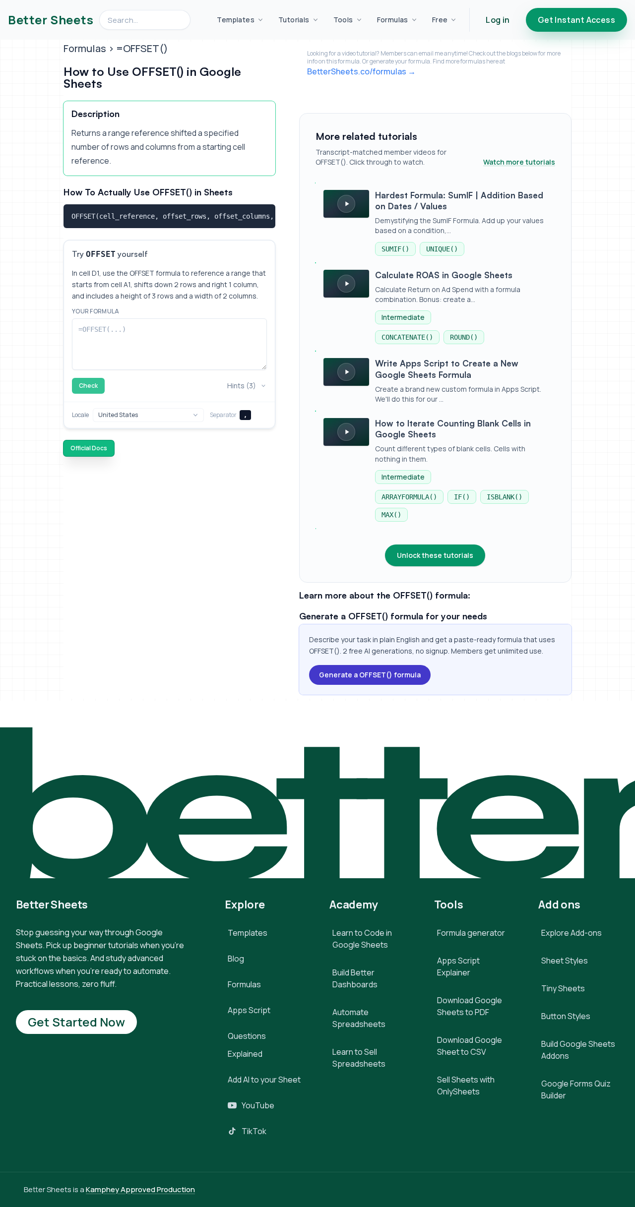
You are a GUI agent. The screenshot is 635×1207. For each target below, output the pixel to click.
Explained (245, 1053)
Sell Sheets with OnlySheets (466, 1085)
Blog (236, 958)
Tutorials (294, 19)
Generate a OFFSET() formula (370, 674)
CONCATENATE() (407, 337)
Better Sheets (50, 20)
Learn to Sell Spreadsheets (358, 1057)
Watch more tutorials (519, 162)
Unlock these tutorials (435, 555)
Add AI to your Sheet (264, 1079)
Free (440, 19)
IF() (462, 497)
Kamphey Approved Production (140, 1189)
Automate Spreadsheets (358, 1018)
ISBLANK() (504, 497)
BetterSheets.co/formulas (356, 71)
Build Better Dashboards (355, 978)
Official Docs (88, 448)
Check (88, 385)
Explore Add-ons (571, 932)
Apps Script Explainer (458, 966)
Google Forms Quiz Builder (576, 1089)
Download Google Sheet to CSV (469, 1045)
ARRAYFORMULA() (409, 497)
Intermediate (403, 317)
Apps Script (249, 1010)
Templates (235, 19)
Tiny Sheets (563, 988)
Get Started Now (76, 1022)
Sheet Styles (564, 960)
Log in (497, 19)
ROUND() (464, 337)
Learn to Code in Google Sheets (362, 938)
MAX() (391, 515)
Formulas (392, 19)
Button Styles (565, 1016)
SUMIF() (395, 249)
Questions (247, 1035)
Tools (343, 19)
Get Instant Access (576, 19)
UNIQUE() (442, 249)
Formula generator (471, 932)
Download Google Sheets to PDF (469, 1006)
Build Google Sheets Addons (578, 1049)
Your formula (96, 311)
